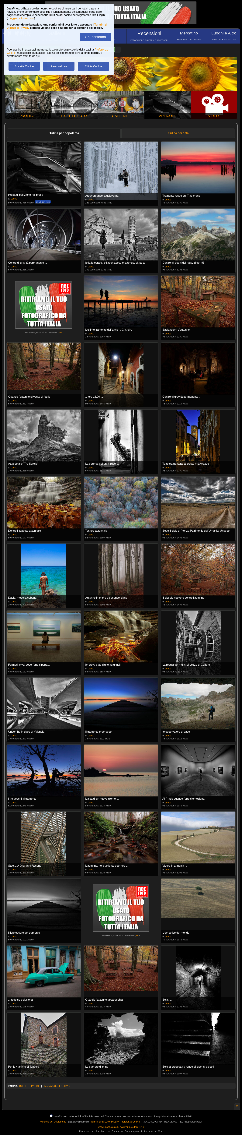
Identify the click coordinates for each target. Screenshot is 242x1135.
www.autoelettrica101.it (132, 1127)
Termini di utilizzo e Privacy (105, 1121)
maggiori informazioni (21, 18)
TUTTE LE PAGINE (29, 1086)
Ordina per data (178, 133)
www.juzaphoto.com (108, 1127)
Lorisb (14, 198)
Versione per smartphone (53, 1121)
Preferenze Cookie (130, 1121)
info (60, 332)
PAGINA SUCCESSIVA (57, 1086)
